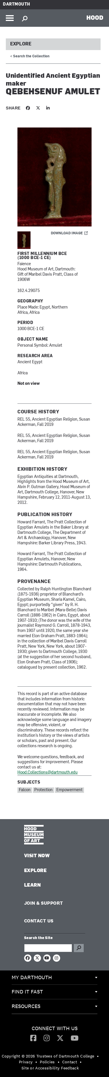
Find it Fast (27, 991)
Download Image (67, 233)
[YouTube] (74, 1038)
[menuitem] (54, 977)
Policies (47, 1061)
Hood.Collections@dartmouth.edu (47, 772)
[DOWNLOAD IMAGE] (54, 177)
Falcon (25, 790)
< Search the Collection (29, 56)
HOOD (95, 17)
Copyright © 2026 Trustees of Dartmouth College (48, 1056)
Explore (20, 44)
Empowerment (69, 790)
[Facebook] (33, 1038)
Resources (26, 1006)
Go (79, 948)
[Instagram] (47, 1038)
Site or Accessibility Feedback (50, 1068)
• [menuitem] (98, 1056)
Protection (43, 790)
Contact (69, 1061)
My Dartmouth (32, 977)
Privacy (26, 1061)
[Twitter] (60, 1038)
